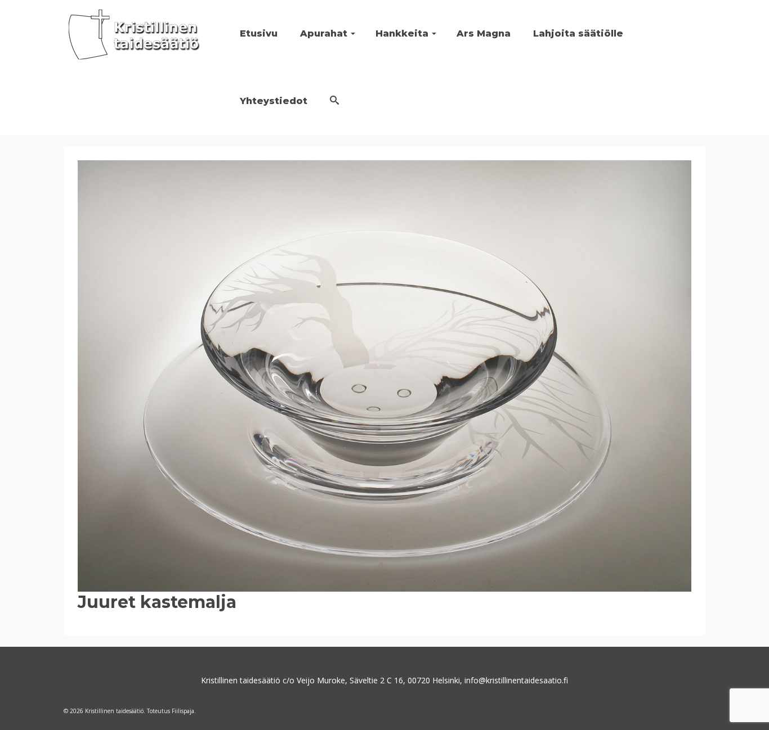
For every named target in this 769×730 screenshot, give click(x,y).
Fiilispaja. (184, 711)
